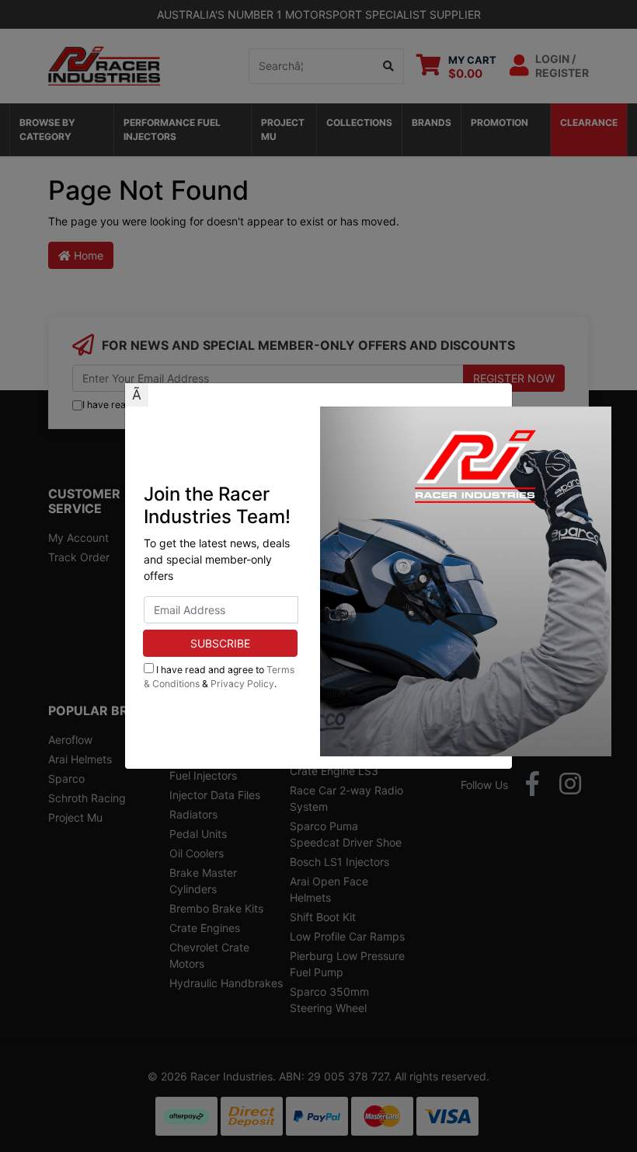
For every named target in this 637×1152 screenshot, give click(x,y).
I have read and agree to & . (219, 676)
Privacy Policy (242, 683)
